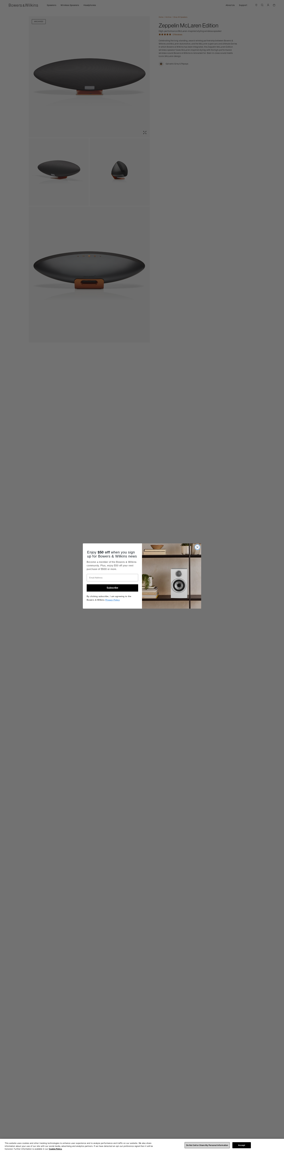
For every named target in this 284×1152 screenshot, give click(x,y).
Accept (241, 1145)
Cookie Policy (55, 1149)
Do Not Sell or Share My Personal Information (207, 1145)
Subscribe (112, 588)
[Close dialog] (197, 547)
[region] (142, 1145)
